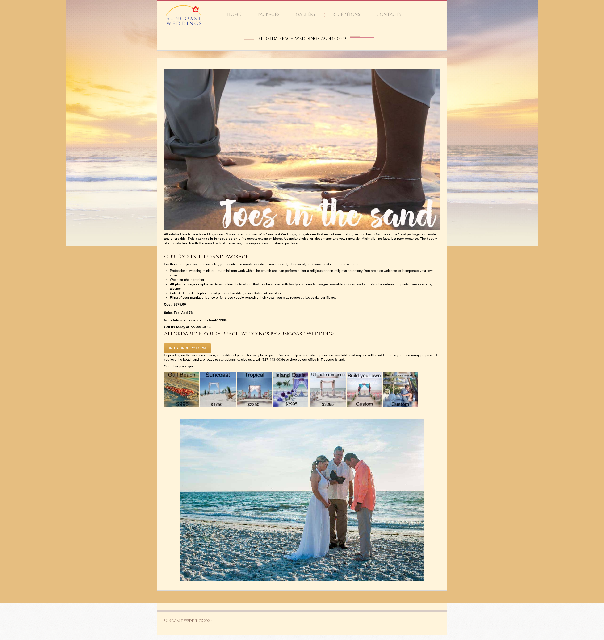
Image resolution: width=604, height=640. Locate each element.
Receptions (346, 14)
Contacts (389, 14)
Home (234, 14)
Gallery (306, 14)
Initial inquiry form (187, 348)
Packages (268, 14)
